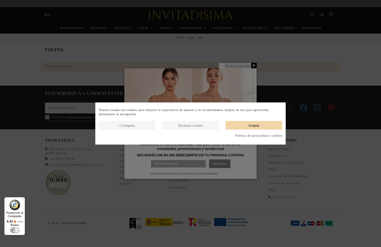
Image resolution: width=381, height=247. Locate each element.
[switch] (14, 230)
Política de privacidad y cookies (258, 135)
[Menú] (22, 200)
